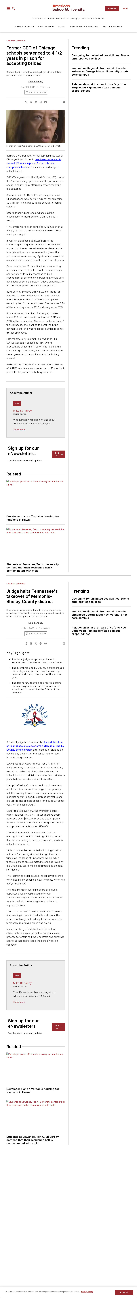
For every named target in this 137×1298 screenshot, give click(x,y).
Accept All (124, 1292)
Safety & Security (112, 26)
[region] (68, 1292)
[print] (64, 102)
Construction (46, 26)
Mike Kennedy (35, 81)
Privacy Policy (87, 1292)
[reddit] (40, 102)
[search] (14, 8)
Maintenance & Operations (84, 26)
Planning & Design (24, 26)
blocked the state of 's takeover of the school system (35, 746)
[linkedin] (31, 102)
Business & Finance (15, 41)
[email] (45, 102)
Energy (61, 26)
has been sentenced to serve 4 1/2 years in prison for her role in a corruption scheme (33, 163)
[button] (8, 8)
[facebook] (26, 102)
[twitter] (36, 102)
